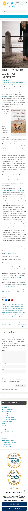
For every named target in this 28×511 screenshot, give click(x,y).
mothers (19, 310)
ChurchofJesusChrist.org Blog (8, 419)
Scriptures (9, 314)
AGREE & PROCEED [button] (14, 509)
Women (22, 316)
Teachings (20, 314)
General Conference (6, 427)
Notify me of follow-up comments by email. (14, 379)
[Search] (24, 11)
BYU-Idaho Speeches (6, 411)
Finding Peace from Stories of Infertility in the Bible (11, 308)
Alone (13, 304)
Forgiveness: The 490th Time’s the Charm (22, 324)
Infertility (22, 308)
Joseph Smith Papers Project (8, 432)
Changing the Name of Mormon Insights (7, 323)
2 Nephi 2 (9, 304)
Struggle (16, 314)
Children (21, 304)
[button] (24, 491)
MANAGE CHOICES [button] (14, 504)
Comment (4, 350)
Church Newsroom (6, 415)
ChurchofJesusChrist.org (10, 253)
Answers (15, 304)
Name (4, 363)
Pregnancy (3, 312)
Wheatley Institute (6, 444)
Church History (5, 413)
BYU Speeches (5, 407)
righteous (20, 312)
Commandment (17, 306)
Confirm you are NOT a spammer (11, 389)
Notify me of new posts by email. (12, 381)
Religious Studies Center (7, 440)
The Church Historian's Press (8, 442)
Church (3, 306)
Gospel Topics (4, 430)
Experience (22, 306)
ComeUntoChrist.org (6, 421)
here (16, 343)
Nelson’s (5, 292)
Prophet (10, 312)
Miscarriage (10, 310)
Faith (10, 82)
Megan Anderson (5, 310)
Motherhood (15, 310)
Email (3, 369)
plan (22, 310)
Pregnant (7, 312)
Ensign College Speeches (7, 446)
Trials (11, 84)
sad (6, 314)
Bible (19, 304)
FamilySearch (4, 425)
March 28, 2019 (6, 80)
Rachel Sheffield (15, 312)
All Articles (6, 82)
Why (19, 316)
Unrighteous (16, 316)
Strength (13, 314)
